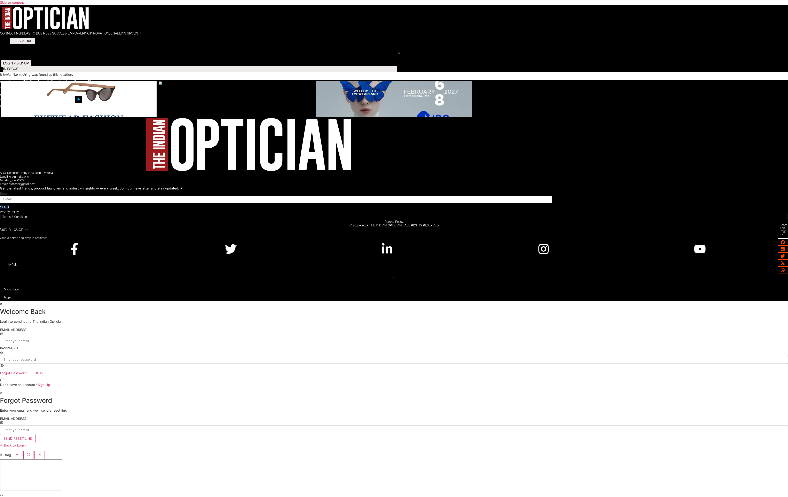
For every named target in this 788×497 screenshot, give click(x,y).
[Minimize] (17, 455)
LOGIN (38, 373)
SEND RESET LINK (17, 438)
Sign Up (44, 385)
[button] (399, 52)
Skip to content (12, 2)
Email (4, 193)
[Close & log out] (39, 455)
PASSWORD (9, 348)
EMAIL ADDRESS (13, 329)
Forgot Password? (14, 373)
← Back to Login (13, 445)
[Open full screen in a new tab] (28, 455)
